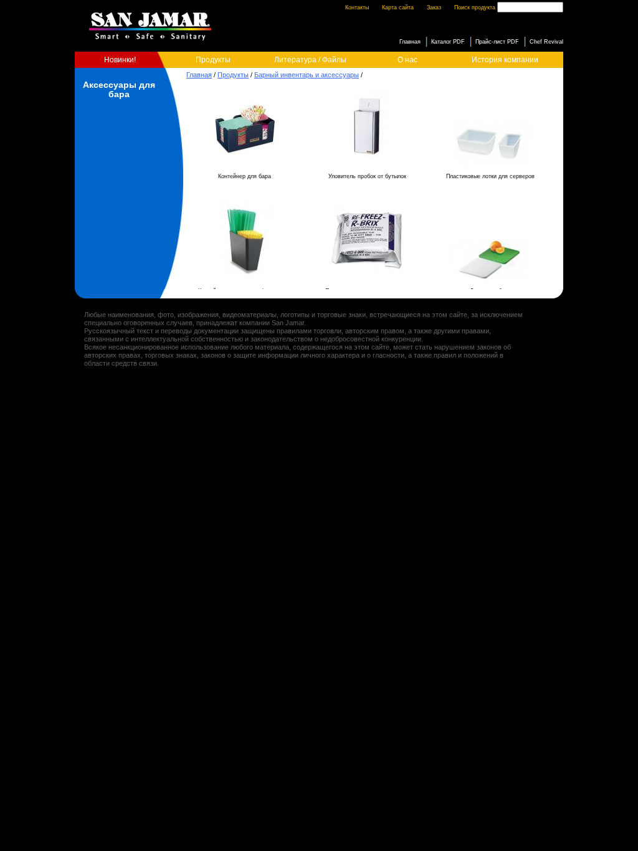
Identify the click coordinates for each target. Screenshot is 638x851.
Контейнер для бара (244, 176)
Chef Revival (546, 42)
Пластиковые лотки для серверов (490, 176)
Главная (199, 74)
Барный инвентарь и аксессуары (306, 74)
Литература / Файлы (310, 59)
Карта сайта (398, 7)
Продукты (213, 59)
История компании (505, 59)
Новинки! (120, 59)
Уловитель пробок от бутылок (367, 176)
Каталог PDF (448, 42)
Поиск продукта (474, 7)
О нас (407, 59)
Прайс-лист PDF (497, 42)
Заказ (434, 7)
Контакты (357, 7)
